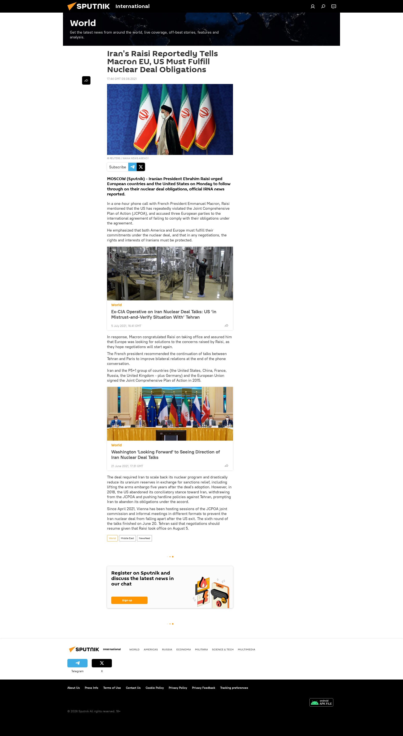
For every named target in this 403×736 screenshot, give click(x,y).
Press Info (91, 688)
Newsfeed (144, 538)
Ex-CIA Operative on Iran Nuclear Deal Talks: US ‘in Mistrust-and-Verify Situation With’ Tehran (163, 314)
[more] (226, 325)
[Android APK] (321, 703)
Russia (167, 649)
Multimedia (246, 649)
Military (201, 649)
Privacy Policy (178, 688)
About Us (73, 688)
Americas (151, 649)
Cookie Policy (155, 688)
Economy (183, 649)
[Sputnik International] (90, 11)
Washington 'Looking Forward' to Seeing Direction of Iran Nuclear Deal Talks (165, 454)
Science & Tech (223, 649)
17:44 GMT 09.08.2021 (122, 79)
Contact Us (133, 688)
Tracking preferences (234, 688)
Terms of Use (112, 688)
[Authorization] (313, 6)
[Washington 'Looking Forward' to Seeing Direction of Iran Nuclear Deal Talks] (170, 414)
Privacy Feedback (203, 688)
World (116, 305)
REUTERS (115, 158)
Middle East (127, 538)
